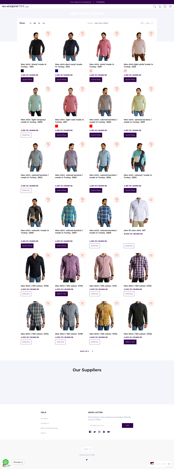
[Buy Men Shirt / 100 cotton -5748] (138, 315)
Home (90, 23)
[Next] (92, 351)
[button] (154, 6)
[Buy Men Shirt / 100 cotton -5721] (104, 267)
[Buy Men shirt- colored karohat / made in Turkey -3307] (70, 212)
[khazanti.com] (15, 6)
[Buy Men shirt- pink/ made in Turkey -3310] (104, 46)
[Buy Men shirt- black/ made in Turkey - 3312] (35, 46)
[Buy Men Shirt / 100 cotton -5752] (70, 267)
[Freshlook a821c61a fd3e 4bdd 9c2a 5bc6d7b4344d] (27, 378)
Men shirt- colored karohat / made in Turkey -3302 (35, 176)
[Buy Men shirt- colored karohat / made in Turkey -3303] (70, 157)
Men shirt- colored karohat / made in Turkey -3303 (69, 176)
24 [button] (35, 23)
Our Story (44, 418)
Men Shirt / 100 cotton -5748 (138, 334)
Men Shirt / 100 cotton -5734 (35, 334)
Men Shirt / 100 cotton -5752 (69, 286)
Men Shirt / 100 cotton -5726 (35, 286)
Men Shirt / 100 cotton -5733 (137, 286)
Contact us (45, 423)
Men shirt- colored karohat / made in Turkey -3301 (138, 121)
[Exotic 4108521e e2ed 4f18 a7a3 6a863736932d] (146, 378)
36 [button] (39, 23)
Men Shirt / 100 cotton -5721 (103, 286)
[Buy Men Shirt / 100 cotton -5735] (70, 315)
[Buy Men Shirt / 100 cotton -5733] (138, 267)
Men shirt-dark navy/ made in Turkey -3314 (68, 65)
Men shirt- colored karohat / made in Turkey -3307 (69, 231)
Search (43, 433)
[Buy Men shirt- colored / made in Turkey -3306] (35, 212)
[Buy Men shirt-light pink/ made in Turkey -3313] (138, 46)
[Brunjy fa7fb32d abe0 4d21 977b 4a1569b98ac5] (51, 378)
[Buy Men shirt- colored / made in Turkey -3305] (138, 157)
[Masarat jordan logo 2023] (75, 378)
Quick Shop (27, 79)
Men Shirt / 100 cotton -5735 (69, 334)
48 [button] (43, 23)
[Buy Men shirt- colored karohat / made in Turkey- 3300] (104, 101)
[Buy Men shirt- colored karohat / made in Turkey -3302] (35, 157)
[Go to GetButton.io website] (5, 466)
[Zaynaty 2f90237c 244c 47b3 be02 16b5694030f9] (98, 378)
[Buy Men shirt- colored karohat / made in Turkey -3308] (104, 212)
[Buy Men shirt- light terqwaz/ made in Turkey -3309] (35, 101)
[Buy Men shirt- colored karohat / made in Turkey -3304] (104, 157)
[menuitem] (154, 6)
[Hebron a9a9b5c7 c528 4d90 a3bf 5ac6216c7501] (122, 378)
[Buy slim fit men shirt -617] (138, 212)
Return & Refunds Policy (49, 428)
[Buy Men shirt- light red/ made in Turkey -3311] (70, 101)
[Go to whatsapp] (6, 462)
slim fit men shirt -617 (134, 230)
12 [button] (30, 23)
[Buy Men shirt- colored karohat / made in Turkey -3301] (138, 101)
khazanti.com (84, 455)
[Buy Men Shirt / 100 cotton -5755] (104, 315)
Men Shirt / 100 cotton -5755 (103, 334)
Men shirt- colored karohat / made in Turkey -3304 (103, 176)
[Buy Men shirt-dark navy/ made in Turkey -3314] (70, 46)
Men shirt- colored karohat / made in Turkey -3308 (103, 231)
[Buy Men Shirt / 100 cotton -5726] (35, 267)
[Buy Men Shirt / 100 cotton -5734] (35, 315)
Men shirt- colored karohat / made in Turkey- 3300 (103, 121)
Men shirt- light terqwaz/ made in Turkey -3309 (33, 121)
